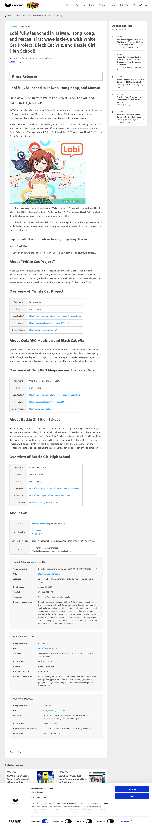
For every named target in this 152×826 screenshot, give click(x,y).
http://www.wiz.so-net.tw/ (40, 409)
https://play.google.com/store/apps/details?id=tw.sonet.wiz (54, 395)
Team (92, 5)
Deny (132, 796)
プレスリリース (16, 58)
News (18, 16)
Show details (123, 821)
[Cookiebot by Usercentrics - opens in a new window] (15, 821)
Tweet (12, 62)
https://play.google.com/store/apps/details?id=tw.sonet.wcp (55, 316)
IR (134, 5)
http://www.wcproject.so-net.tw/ (43, 330)
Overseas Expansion (40, 58)
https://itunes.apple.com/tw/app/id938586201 (49, 402)
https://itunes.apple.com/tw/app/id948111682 (49, 323)
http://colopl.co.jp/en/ (47, 648)
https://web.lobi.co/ (40, 524)
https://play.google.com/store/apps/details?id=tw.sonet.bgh (55, 488)
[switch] (68, 821)
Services (13, 26)
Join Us (124, 5)
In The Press (27, 58)
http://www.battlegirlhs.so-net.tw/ (43, 502)
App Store (36, 531)
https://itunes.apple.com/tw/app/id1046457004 (49, 495)
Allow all (132, 789)
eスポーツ (51, 58)
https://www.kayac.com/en (54, 710)
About (113, 5)
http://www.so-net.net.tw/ (49, 574)
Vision (102, 5)
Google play (37, 534)
